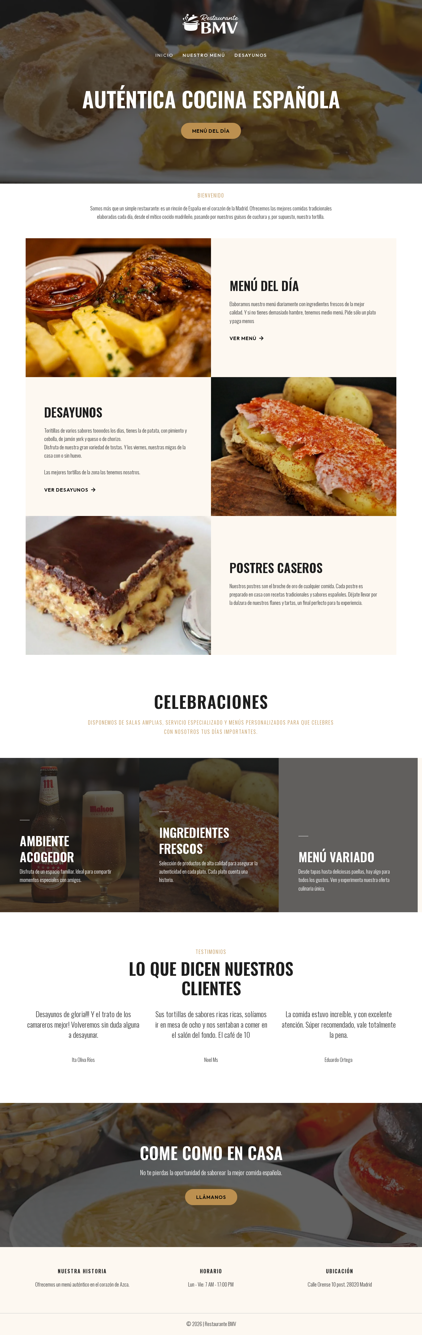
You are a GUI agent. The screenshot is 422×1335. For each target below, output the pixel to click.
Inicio (164, 55)
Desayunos (250, 55)
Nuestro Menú (204, 55)
